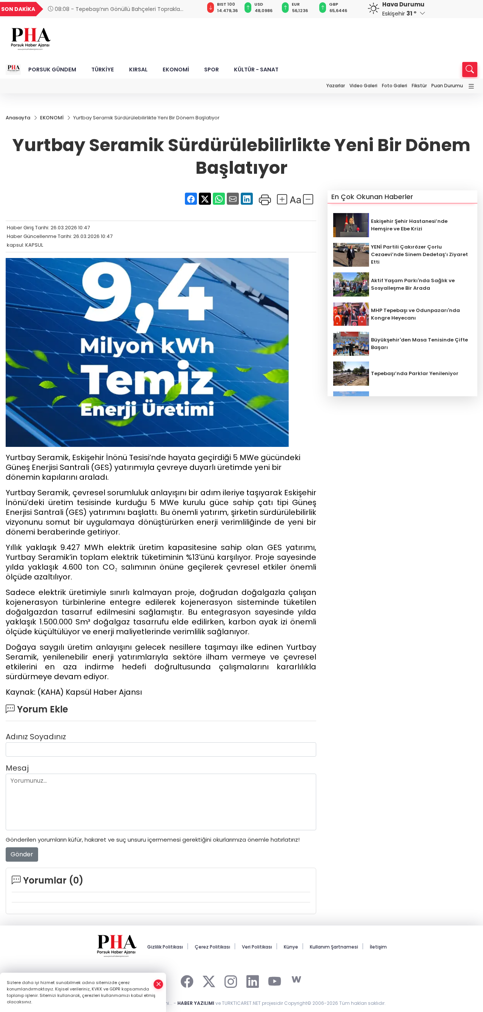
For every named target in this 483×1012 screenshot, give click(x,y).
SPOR (211, 69)
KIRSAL (138, 69)
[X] (209, 980)
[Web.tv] (296, 980)
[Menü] (471, 86)
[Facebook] (187, 980)
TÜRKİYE (102, 69)
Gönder (22, 854)
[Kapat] (158, 984)
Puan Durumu (447, 85)
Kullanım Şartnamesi (334, 947)
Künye (291, 947)
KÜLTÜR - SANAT (256, 69)
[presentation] (187, 9)
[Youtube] (274, 980)
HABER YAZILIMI (195, 1003)
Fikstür (419, 85)
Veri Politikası (257, 947)
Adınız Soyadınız (36, 736)
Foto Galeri (394, 85)
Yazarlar (335, 85)
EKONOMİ (176, 69)
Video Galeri (363, 85)
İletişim (378, 947)
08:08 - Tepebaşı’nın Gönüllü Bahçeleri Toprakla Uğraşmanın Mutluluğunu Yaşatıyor (114, 9)
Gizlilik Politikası (165, 947)
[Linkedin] (253, 980)
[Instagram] (231, 980)
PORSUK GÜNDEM (52, 69)
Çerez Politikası (212, 947)
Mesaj (17, 768)
